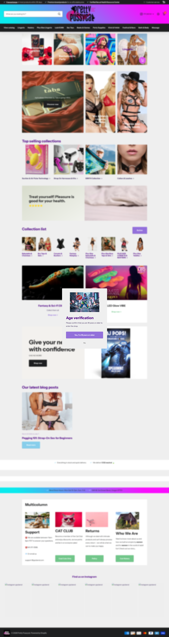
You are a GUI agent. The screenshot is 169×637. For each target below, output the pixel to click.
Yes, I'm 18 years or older (84, 335)
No (84, 343)
